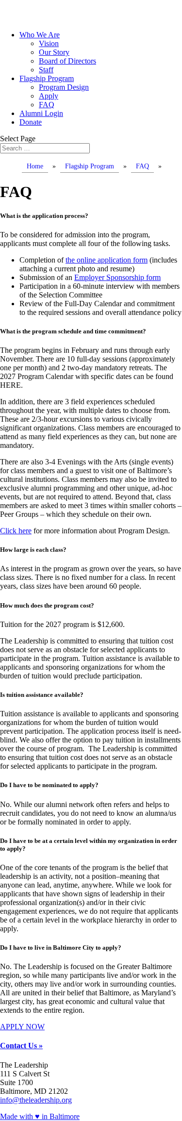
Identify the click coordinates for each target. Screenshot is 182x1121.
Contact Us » (21, 1045)
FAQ (46, 104)
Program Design (64, 87)
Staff (46, 70)
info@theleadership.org (36, 1100)
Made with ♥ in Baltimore (40, 1116)
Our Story (54, 52)
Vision (49, 43)
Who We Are (39, 35)
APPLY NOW (22, 1026)
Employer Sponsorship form (117, 277)
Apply (48, 96)
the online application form (107, 260)
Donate (30, 122)
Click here (16, 531)
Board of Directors (67, 61)
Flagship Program (46, 78)
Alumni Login (41, 113)
